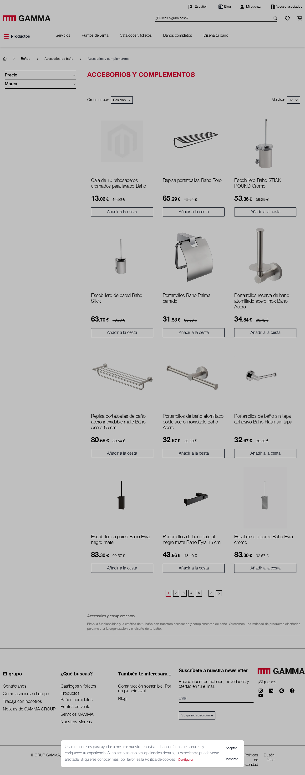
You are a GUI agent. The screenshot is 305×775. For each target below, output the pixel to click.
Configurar (185, 759)
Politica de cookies (160, 760)
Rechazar (231, 759)
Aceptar (231, 748)
